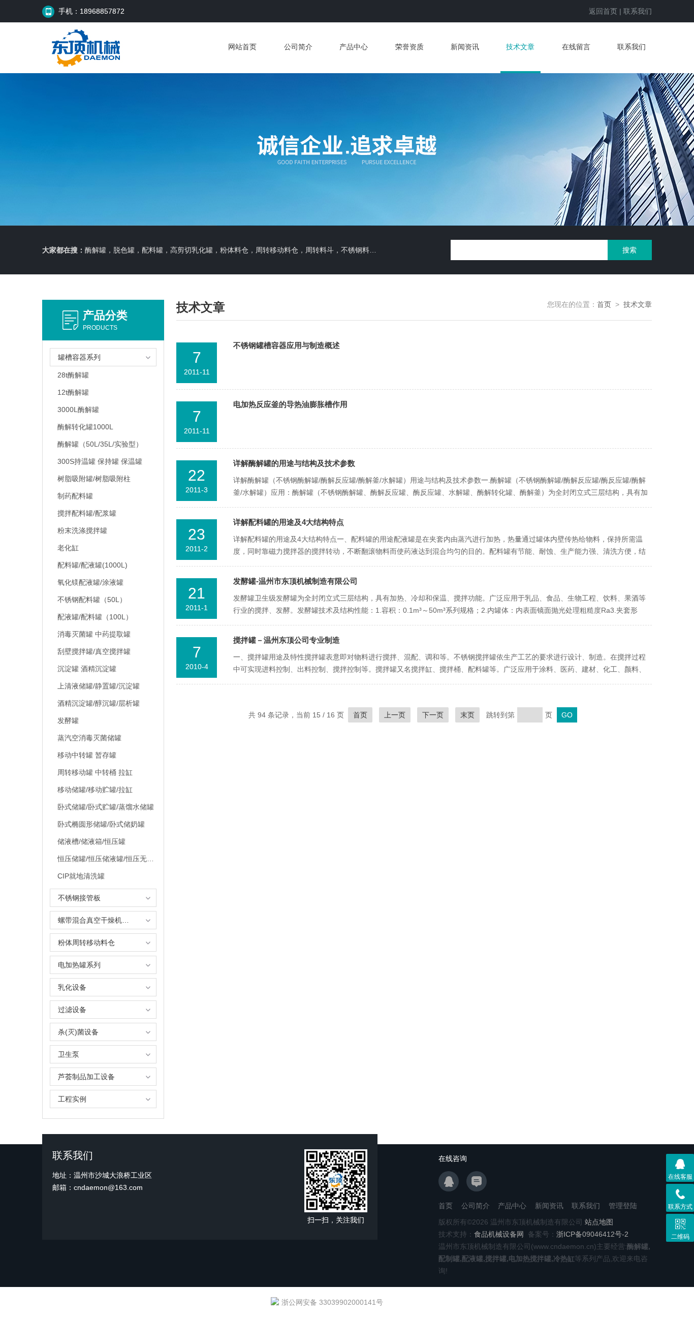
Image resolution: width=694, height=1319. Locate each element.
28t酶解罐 (73, 375)
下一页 (433, 715)
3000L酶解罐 (78, 409)
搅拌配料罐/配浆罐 (86, 513)
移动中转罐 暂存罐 (86, 755)
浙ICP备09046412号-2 (592, 1234)
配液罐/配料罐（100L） (95, 617)
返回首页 (603, 11)
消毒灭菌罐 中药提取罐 (94, 634)
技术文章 (520, 47)
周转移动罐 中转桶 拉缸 (95, 772)
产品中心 (353, 47)
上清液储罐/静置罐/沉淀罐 (98, 686)
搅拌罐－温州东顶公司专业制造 (286, 640)
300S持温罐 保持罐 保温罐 (99, 461)
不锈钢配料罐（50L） (92, 599)
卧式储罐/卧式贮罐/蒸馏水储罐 (105, 807)
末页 (467, 715)
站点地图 (599, 1222)
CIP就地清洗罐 (81, 876)
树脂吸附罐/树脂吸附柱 (94, 479)
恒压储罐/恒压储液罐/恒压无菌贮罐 (106, 859)
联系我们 (637, 11)
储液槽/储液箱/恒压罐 (91, 841)
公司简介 (298, 47)
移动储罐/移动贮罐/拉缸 (95, 790)
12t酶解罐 (73, 392)
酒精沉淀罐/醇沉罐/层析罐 (98, 703)
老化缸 (68, 548)
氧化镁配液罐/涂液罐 (90, 582)
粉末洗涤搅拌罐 (82, 530)
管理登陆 (623, 1206)
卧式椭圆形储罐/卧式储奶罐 (101, 824)
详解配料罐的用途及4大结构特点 (288, 522)
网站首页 (242, 47)
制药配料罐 (75, 496)
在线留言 (576, 47)
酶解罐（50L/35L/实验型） (100, 444)
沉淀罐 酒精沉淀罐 (86, 669)
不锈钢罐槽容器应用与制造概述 (286, 345)
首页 (604, 304)
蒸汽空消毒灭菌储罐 (89, 738)
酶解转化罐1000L (85, 427)
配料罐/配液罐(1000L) (92, 565)
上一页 (394, 715)
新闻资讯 (465, 47)
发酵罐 (68, 720)
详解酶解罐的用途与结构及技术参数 (294, 463)
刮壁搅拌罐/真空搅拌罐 (94, 651)
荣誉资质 (409, 47)
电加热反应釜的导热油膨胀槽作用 (290, 404)
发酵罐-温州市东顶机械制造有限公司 (295, 581)
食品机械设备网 (499, 1234)
